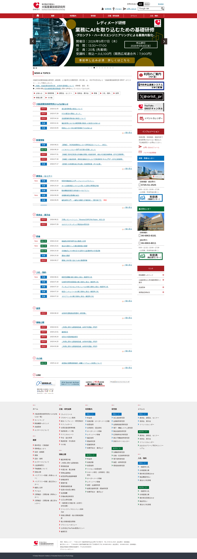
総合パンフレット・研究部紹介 (72, 421)
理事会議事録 (65, 473)
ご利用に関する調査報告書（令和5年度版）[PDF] (79, 346)
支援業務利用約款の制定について (74, 118)
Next (164, 41)
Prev (33, 41)
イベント (134, 16)
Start (34, 68)
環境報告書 (65, 466)
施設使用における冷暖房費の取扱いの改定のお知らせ (81, 123)
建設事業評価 (65, 460)
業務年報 (64, 483)
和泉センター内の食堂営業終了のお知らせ (77, 128)
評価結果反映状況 (67, 496)
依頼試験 (90, 462)
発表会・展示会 (83, 93)
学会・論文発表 (66, 438)
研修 (95, 93)
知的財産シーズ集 (67, 431)
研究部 (93, 16)
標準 (140, 4)
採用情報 (108, 9)
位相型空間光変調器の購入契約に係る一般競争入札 (80, 282)
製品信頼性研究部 (119, 431)
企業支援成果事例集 (68, 428)
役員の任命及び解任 (68, 490)
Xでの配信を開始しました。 (72, 114)
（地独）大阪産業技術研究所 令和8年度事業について (54, 86)
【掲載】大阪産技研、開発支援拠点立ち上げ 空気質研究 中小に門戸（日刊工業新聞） (93, 159)
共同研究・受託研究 (94, 428)
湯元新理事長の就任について (72, 109)
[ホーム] (37, 15)
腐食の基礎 (66, 255)
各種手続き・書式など (95, 448)
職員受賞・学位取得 (68, 441)
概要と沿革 (39, 488)
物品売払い (144, 501)
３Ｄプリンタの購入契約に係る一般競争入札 (78, 296)
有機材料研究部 (119, 452)
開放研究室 (91, 441)
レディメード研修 (93, 435)
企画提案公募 (144, 470)
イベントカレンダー (147, 424)
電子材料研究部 (119, 459)
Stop (36, 68)
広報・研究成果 (113, 16)
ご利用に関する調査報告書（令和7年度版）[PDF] (79, 327)
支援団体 (142, 287)
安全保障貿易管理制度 (52, 89)
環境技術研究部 (119, 466)
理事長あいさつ (40, 449)
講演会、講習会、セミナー (149, 418)
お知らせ (39, 93)
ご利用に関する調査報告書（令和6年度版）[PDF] (79, 342)
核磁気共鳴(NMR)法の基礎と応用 (74, 241)
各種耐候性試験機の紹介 (70, 195)
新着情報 (51, 93)
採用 (117, 93)
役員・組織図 (39, 452)
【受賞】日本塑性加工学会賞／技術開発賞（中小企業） (82, 164)
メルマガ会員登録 (149, 153)
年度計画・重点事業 (68, 470)
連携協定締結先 (144, 292)
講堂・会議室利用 (93, 485)
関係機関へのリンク (146, 275)
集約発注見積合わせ (147, 474)
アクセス (118, 9)
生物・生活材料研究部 (121, 456)
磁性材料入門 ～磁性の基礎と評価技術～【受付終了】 (82, 200)
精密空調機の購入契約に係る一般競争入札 (77, 277)
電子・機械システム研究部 (123, 428)
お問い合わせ (131, 9)
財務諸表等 (65, 480)
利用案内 (73, 16)
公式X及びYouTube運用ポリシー (73, 528)
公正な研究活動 (66, 500)
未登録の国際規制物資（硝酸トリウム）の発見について (82, 363)
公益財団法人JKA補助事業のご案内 (150, 281)
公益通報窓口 (39, 465)
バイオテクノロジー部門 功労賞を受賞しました (79, 150)
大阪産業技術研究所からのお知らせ (52, 104)
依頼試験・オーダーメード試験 (98, 421)
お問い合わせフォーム (150, 147)
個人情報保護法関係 (68, 521)
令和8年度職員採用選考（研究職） (74, 313)
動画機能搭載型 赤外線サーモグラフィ (75, 190)
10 (113, 67)
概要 (52, 16)
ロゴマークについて (42, 430)
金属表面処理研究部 (120, 424)
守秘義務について (41, 469)
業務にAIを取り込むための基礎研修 (74, 260)
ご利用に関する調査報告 (70, 463)
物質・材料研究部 (119, 462)
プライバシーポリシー (69, 525)
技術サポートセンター (121, 441)
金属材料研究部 (119, 421)
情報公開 (39, 98)
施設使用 (90, 438)
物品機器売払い (145, 477)
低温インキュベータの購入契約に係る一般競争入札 (80, 291)
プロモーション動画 (68, 418)
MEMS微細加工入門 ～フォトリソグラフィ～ (78, 181)
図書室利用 (91, 445)
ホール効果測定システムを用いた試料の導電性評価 (80, 186)
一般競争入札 (144, 467)
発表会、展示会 (145, 421)
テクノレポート (66, 424)
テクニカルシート (67, 434)
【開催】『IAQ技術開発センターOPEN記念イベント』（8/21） (84, 145)
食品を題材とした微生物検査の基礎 (74, 246)
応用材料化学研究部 (120, 435)
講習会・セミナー (65, 93)
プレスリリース (66, 414)
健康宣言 (65, 332)
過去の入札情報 (145, 480)
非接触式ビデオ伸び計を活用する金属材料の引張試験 (81, 251)
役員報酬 (64, 493)
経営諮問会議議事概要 (69, 476)
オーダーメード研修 (94, 431)
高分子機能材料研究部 (121, 438)
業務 (36, 455)
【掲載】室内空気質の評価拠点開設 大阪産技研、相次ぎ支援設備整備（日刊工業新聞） (93, 154)
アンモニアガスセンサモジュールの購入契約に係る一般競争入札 (85, 287)
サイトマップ (39, 420)
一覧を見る (128, 133)
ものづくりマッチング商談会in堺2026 (75, 224)
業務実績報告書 (66, 486)
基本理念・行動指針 (42, 445)
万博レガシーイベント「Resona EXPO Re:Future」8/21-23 (83, 219)
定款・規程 (39, 459)
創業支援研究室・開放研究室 (97, 488)
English (161, 4)
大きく (147, 4)
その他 (50, 98)
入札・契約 (154, 16)
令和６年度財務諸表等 (70, 337)
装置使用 (90, 424)
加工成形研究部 (119, 418)
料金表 (89, 418)
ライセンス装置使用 (94, 469)
